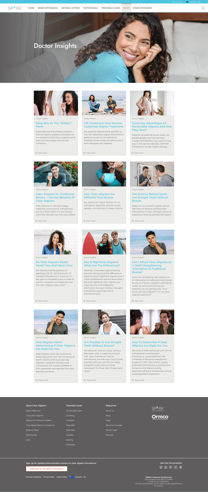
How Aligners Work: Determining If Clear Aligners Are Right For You (55, 345)
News (126, 8)
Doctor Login (177, 2)
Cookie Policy (61, 477)
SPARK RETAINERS (142, 8)
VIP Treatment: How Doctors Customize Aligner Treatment (103, 125)
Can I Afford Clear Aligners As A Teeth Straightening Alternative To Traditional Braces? (151, 267)
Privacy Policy (48, 477)
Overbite (70, 435)
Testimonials (90, 8)
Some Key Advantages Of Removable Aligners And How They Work (152, 126)
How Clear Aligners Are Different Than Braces (99, 196)
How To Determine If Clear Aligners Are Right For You (149, 344)
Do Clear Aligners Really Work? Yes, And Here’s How (54, 264)
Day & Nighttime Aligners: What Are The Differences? (102, 264)
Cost (28, 440)
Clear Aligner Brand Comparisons (40, 425)
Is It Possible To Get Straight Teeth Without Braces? (102, 344)
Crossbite (70, 420)
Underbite (70, 445)
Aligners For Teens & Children (38, 420)
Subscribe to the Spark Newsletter (46, 469)
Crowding (70, 416)
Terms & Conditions (33, 477)
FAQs (108, 420)
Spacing (69, 440)
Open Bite (70, 430)
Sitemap (109, 435)
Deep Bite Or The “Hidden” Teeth (54, 125)
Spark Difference (33, 411)
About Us (110, 411)
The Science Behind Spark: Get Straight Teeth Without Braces (150, 197)
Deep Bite (70, 425)
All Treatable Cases (74, 411)
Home (31, 8)
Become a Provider (114, 425)
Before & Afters (70, 8)
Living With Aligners (34, 416)
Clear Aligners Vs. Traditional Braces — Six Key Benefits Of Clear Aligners (55, 197)
